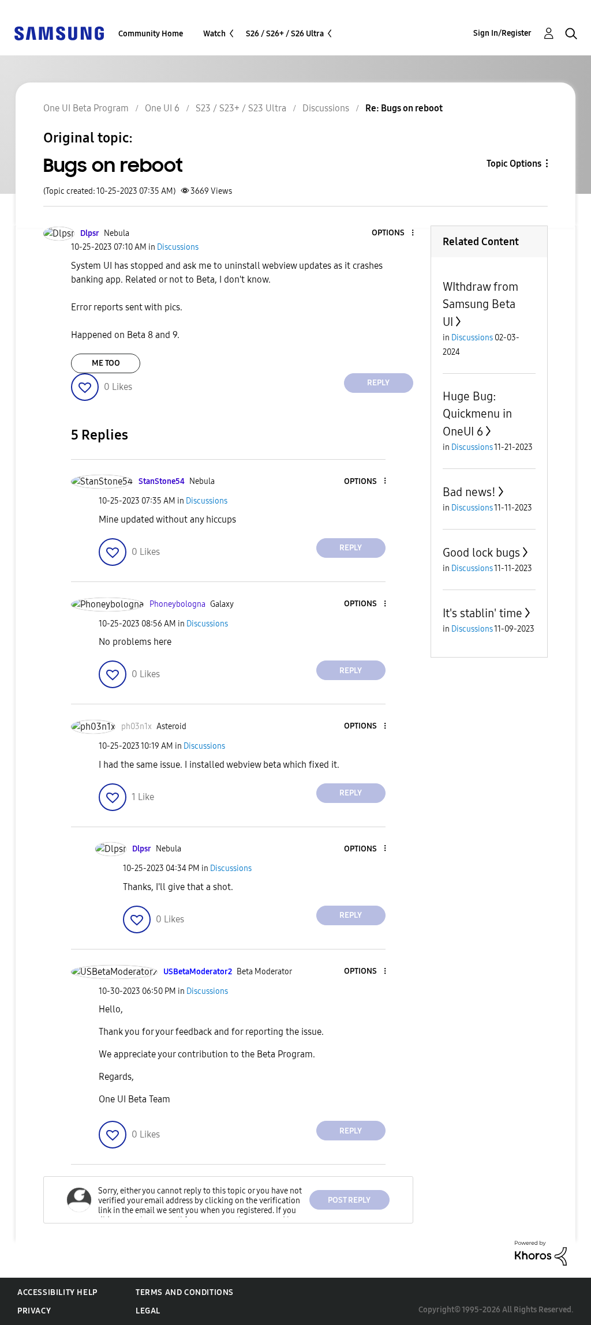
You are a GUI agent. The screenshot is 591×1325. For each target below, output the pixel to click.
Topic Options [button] (514, 163)
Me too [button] (106, 363)
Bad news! (469, 492)
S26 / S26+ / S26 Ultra (285, 34)
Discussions (325, 108)
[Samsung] (59, 32)
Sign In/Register (502, 33)
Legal (148, 1311)
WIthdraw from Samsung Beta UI (480, 304)
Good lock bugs (481, 553)
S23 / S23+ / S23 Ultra (241, 108)
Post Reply (349, 1200)
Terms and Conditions (185, 1292)
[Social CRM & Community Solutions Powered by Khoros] (541, 1252)
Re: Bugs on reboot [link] (404, 108)
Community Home (150, 34)
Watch (214, 34)
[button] (393, 233)
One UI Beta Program (86, 108)
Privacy (34, 1311)
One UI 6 (162, 108)
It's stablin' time (482, 613)
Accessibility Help (57, 1292)
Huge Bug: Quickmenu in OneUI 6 (477, 413)
